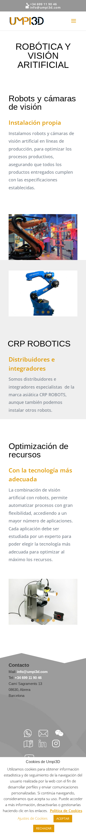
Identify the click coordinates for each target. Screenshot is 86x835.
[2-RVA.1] (43, 315)
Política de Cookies (66, 810)
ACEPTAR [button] (62, 818)
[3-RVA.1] (43, 623)
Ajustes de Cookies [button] (33, 818)
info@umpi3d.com (32, 672)
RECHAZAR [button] (43, 828)
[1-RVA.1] (43, 258)
